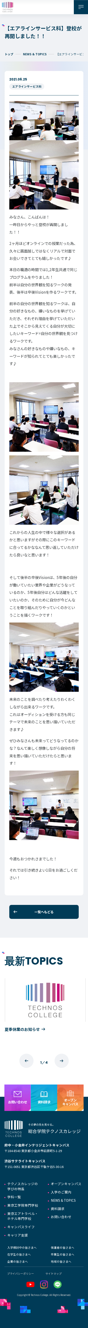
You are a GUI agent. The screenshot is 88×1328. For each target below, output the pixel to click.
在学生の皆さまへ (19, 1254)
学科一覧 (14, 1196)
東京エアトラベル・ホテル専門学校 (22, 1216)
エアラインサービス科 (27, 86)
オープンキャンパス (66, 1183)
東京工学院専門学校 (22, 1205)
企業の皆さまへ (17, 1261)
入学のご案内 (61, 1191)
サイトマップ (53, 1273)
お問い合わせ (61, 1216)
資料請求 (58, 1208)
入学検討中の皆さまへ (22, 1247)
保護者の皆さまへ (62, 1247)
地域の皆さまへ (61, 1261)
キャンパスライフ (21, 1226)
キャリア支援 (17, 1235)
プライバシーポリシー (20, 1273)
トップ (9, 54)
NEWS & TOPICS (35, 54)
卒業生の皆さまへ (62, 1254)
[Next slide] (62, 1061)
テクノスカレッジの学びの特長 (22, 1186)
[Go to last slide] (26, 1061)
